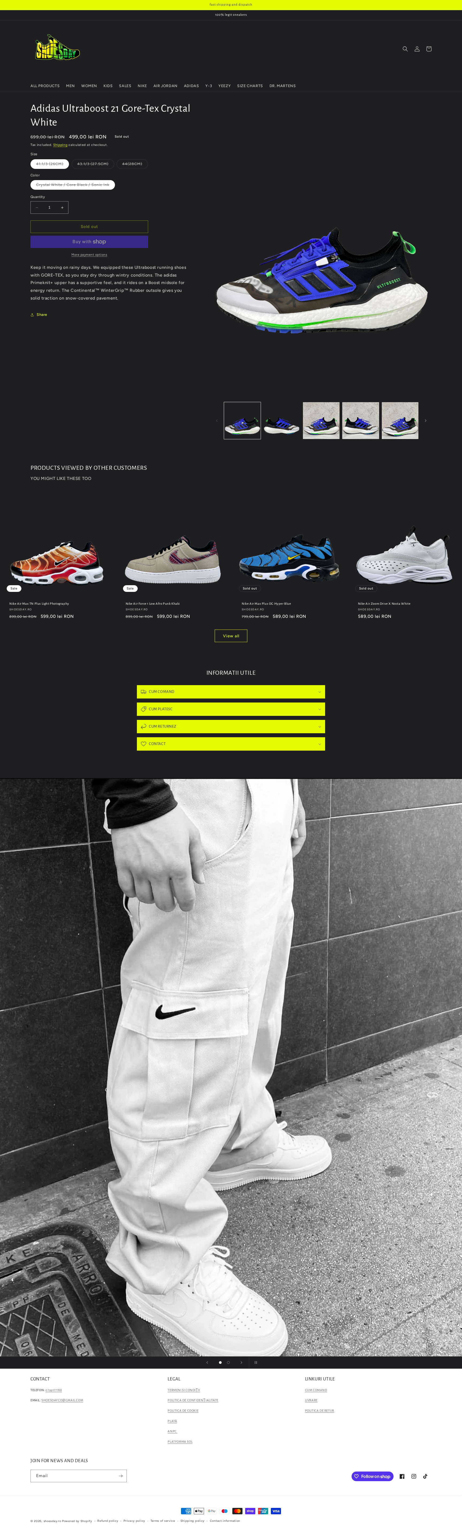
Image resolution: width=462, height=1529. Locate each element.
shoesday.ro (52, 1521)
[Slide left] (217, 420)
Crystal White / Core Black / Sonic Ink (75, 186)
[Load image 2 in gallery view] (281, 420)
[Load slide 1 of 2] (220, 1363)
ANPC (172, 1431)
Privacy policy (134, 1521)
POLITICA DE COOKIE (183, 1410)
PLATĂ (172, 1421)
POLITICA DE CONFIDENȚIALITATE (193, 1400)
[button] (405, 49)
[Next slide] (241, 1362)
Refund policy (107, 1521)
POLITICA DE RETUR (319, 1410)
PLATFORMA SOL (180, 1441)
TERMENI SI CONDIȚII (184, 1390)
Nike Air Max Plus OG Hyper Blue (266, 604)
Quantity (37, 197)
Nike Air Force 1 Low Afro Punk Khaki (153, 604)
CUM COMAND (316, 1390)
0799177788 (53, 1390)
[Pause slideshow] (255, 1362)
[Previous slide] (207, 1362)
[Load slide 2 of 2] (228, 1363)
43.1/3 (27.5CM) (95, 165)
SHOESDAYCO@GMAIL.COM (62, 1400)
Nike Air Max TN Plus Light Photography (39, 604)
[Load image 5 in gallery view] (400, 420)
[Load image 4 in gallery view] (360, 420)
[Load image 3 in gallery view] (321, 420)
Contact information (225, 1521)
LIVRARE (311, 1400)
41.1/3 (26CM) (52, 165)
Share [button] (42, 315)
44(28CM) (135, 165)
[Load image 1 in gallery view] (242, 420)
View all (231, 636)
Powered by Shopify (77, 1521)
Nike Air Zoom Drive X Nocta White (384, 604)
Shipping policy (192, 1521)
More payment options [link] (89, 255)
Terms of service (163, 1521)
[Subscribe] (120, 1476)
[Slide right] (426, 420)
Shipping (60, 145)
